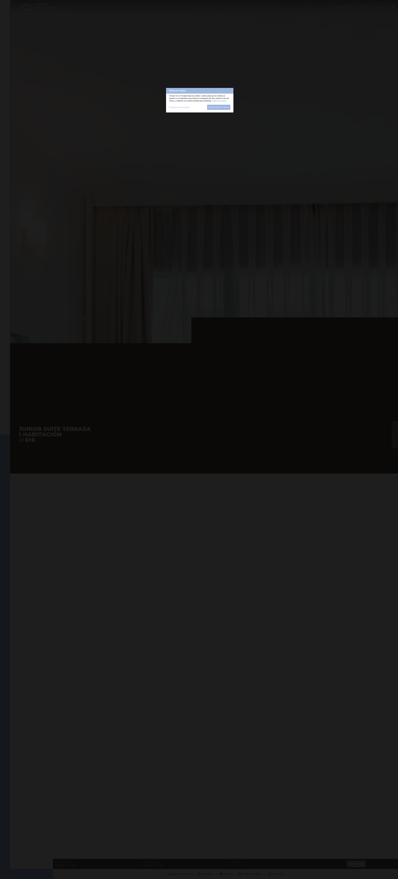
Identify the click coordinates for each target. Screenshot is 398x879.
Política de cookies (219, 101)
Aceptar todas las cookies (218, 107)
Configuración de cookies (179, 107)
